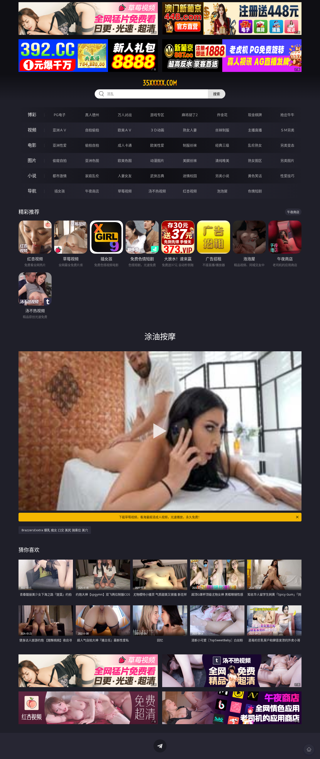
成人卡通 (125, 145)
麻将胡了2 (190, 114)
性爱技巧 (287, 175)
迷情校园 (190, 175)
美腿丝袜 (190, 160)
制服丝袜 (190, 145)
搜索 (216, 94)
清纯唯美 (222, 160)
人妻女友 (125, 175)
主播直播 (255, 130)
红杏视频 (190, 191)
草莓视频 (125, 191)
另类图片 (287, 160)
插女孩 (59, 191)
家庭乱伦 (92, 175)
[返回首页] (309, 749)
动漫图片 (157, 160)
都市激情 (60, 175)
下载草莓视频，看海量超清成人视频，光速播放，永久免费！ (160, 517)
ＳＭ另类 (287, 130)
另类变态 (287, 145)
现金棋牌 (255, 114)
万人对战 (125, 114)
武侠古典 (157, 175)
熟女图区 (255, 160)
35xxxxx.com (160, 82)
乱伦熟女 (255, 145)
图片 (32, 160)
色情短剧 (255, 191)
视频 (32, 130)
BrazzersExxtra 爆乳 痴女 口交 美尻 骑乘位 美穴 (55, 530)
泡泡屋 (222, 191)
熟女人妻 (190, 130)
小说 (32, 176)
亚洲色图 (92, 160)
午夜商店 (92, 191)
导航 (32, 191)
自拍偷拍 (92, 130)
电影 (32, 145)
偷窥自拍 (60, 160)
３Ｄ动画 (157, 130)
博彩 (32, 115)
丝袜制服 (222, 130)
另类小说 (222, 175)
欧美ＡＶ (125, 130)
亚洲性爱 (60, 145)
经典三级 (222, 145)
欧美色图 (125, 160)
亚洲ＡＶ (60, 130)
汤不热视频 (157, 191)
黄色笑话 (255, 175)
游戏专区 (157, 114)
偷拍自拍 (92, 145)
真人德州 (92, 114)
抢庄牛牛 (287, 114)
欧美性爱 (157, 145)
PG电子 (60, 114)
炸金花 (222, 114)
